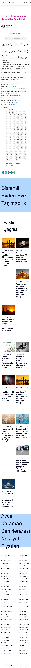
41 (18, 125)
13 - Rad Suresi (5, 586)
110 (16, 155)
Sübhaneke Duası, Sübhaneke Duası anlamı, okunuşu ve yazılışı (21, 361)
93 (10, 147)
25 (25, 117)
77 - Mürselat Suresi (24, 606)
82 (14, 142)
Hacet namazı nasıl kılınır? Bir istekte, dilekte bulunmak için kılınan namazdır (8, 395)
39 (10, 125)
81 (10, 142)
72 (22, 137)
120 (16, 160)
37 (25, 122)
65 (18, 135)
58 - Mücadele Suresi (6, 606)
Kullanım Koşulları (24, 667)
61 (25, 132)
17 (18, 115)
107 (25, 152)
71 (18, 137)
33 (10, 122)
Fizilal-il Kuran (18, 163)
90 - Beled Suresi (23, 640)
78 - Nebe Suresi (23, 609)
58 (14, 132)
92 (6, 147)
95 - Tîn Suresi (23, 653)
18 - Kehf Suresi (5, 599)
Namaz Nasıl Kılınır (7, 250)
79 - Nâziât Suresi (23, 611)
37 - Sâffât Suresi (23, 599)
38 (6, 125)
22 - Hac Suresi (23, 560)
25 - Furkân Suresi (24, 568)
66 (22, 135)
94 (14, 147)
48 (22, 127)
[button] (11, 3)
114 (11, 157)
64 (14, 135)
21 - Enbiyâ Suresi (24, 558)
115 (16, 157)
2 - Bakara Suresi (5, 558)
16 (14, 115)
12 (20, 112)
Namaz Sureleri (6, 354)
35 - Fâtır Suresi (23, 594)
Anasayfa (11, 3)
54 (22, 130)
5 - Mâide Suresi (5, 566)
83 (18, 142)
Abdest (19, 3)
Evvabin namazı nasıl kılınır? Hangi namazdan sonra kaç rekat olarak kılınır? (8, 324)
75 (10, 140)
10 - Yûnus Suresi (5, 579)
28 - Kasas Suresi (23, 576)
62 (6, 135)
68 (6, 137)
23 (18, 117)
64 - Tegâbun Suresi (6, 622)
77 (18, 140)
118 (7, 160)
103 (7, 152)
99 (10, 150)
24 (22, 117)
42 (22, 125)
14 (6, 115)
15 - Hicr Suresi (5, 592)
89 (18, 145)
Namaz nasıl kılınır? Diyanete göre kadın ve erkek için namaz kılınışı (22, 433)
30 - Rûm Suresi (23, 581)
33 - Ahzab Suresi (23, 589)
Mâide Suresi (9, 165)
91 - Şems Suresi (23, 643)
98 (6, 150)
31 (25, 120)
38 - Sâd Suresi (23, 602)
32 (6, 122)
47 (18, 127)
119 (11, 160)
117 (25, 157)
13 (24, 112)
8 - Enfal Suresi (5, 573)
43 (25, 125)
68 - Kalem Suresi (5, 632)
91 (25, 145)
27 (10, 120)
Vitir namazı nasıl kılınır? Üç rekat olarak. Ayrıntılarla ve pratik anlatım (22, 257)
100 (15, 150)
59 (18, 132)
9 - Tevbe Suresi (5, 576)
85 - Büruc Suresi (23, 627)
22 (14, 117)
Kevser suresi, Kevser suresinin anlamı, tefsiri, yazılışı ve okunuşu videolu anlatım (8, 435)
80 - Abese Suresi (23, 614)
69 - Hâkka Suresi (5, 635)
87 (10, 145)
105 (16, 152)
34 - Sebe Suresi (23, 592)
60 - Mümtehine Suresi (6, 611)
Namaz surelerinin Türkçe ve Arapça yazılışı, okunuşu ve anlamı (8, 361)
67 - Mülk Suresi (5, 630)
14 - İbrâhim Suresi (6, 589)
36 (22, 122)
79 (25, 140)
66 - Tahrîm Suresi (6, 627)
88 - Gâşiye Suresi (24, 635)
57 (10, 132)
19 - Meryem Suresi (6, 602)
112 (25, 155)
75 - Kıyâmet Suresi (6, 650)
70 (14, 137)
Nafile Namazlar (7, 317)
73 (25, 137)
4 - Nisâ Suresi (5, 563)
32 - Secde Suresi (23, 586)
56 (6, 132)
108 (7, 155)
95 (18, 147)
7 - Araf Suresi (4, 571)
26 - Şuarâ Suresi (23, 571)
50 (6, 130)
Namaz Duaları (20, 354)
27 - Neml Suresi (23, 573)
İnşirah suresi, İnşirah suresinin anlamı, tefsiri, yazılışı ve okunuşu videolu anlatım (8, 500)
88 (14, 145)
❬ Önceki (11, 33)
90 (22, 145)
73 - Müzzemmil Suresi (7, 645)
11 (16, 112)
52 (14, 130)
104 (11, 152)
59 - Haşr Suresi (5, 609)
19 (25, 115)
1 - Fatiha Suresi (5, 555)
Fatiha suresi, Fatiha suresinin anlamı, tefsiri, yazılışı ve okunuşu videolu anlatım (22, 465)
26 (6, 120)
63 (10, 135)
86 (6, 145)
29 (18, 120)
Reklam (6, 665)
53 (18, 130)
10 (13, 112)
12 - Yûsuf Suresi (5, 584)
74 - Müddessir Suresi (6, 648)
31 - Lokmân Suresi (24, 584)
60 (22, 132)
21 (10, 117)
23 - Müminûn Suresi (24, 563)
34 (14, 122)
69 (10, 137)
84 (22, 142)
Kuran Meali (4, 107)
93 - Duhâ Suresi (23, 648)
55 (25, 130)
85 (25, 142)
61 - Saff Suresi (5, 614)
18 (22, 115)
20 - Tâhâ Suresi (23, 555)
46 (14, 127)
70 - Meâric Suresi (5, 637)
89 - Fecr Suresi (23, 637)
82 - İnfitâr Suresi (23, 619)
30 (22, 120)
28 (14, 120)
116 (20, 157)
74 (6, 140)
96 (22, 147)
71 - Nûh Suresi (5, 640)
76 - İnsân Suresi (5, 653)
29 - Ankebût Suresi (24, 579)
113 (7, 157)
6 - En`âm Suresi (5, 568)
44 (6, 127)
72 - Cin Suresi (4, 643)
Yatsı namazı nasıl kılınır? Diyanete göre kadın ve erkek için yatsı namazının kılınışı (21, 290)
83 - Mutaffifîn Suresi (24, 622)
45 (10, 127)
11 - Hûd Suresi (5, 581)
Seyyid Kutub (9, 25)
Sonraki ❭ (19, 33)
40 (14, 125)
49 (25, 127)
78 (22, 140)
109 (11, 155)
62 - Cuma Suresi (5, 616)
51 (10, 130)
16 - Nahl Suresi (5, 594)
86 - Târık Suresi (23, 630)
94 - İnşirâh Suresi (23, 650)
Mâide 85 (13, 75)
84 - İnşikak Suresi (24, 624)
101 (19, 150)
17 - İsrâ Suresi (5, 597)
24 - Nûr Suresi (23, 566)
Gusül (25, 3)
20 (6, 117)
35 (18, 122)
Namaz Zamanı (25, 665)
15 (10, 115)
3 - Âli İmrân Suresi (6, 560)
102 (24, 150)
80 (6, 142)
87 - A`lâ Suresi (23, 632)
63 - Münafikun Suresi (6, 619)
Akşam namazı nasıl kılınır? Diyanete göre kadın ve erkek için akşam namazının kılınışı (8, 259)
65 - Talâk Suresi (5, 624)
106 (20, 152)
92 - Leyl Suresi (23, 645)
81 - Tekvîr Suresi (23, 616)
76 (14, 140)
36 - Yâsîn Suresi (23, 597)
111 (20, 155)
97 (25, 147)
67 (25, 135)
